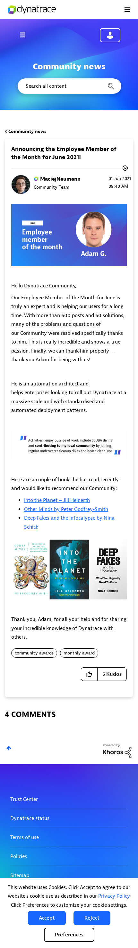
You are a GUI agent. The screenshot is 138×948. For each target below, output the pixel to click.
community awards (34, 653)
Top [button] (9, 748)
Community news (27, 131)
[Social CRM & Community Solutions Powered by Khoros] (117, 750)
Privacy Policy (113, 896)
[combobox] (69, 86)
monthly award (79, 653)
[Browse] (26, 35)
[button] (47, 918)
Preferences (69, 935)
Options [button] (124, 169)
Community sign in (110, 35)
